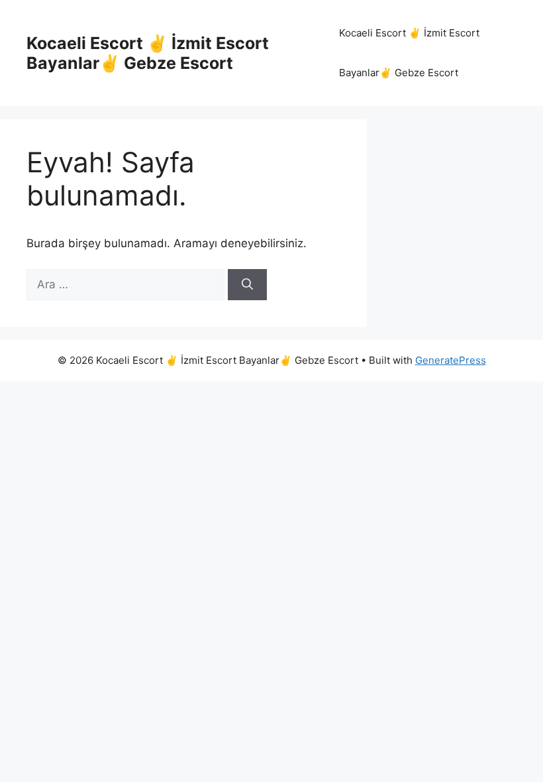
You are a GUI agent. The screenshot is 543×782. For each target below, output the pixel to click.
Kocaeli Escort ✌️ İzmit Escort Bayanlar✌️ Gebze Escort (147, 53)
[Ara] (247, 285)
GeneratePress (450, 360)
